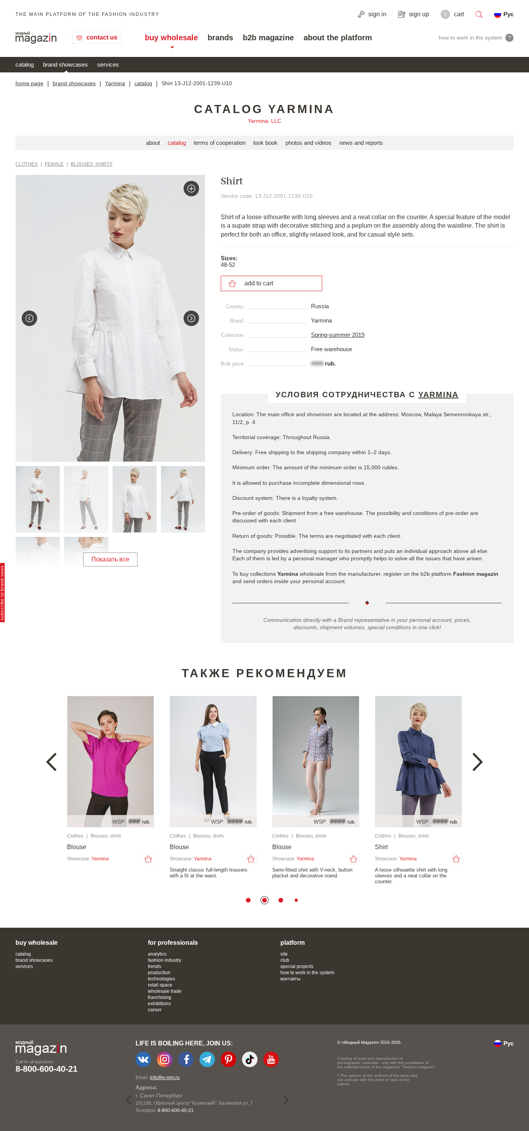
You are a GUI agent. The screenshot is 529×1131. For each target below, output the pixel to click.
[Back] (29, 318)
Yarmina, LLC (264, 121)
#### (317, 363)
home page (29, 83)
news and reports (361, 142)
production (159, 972)
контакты (290, 979)
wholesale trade (165, 991)
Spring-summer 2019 (337, 334)
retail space (160, 985)
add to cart (258, 283)
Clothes (26, 164)
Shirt (381, 847)
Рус (508, 14)
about (153, 142)
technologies (161, 979)
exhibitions (159, 1003)
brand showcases (65, 64)
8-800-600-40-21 (46, 1069)
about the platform (338, 37)
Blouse (76, 847)
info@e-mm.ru (165, 1077)
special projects (296, 966)
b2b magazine (268, 37)
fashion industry (164, 960)
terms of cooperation (220, 142)
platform (292, 942)
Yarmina (115, 83)
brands (220, 37)
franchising (159, 997)
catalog (24, 64)
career (154, 1010)
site (284, 954)
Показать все (110, 559)
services (108, 64)
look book (265, 142)
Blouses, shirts (91, 164)
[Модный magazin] (36, 37)
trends (154, 966)
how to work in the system (307, 972)
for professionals (173, 942)
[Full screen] (191, 188)
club (284, 960)
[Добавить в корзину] (148, 859)
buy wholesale (171, 37)
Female (54, 164)
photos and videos (308, 142)
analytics (157, 954)
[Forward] (191, 318)
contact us (101, 37)
